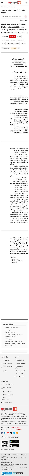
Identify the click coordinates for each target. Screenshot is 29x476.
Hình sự (7, 332)
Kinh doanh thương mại (11, 334)
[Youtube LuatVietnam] (8, 433)
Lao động (7, 339)
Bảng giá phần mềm (8, 384)
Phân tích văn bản (20, 363)
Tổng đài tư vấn (20, 376)
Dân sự (7, 330)
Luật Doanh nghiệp (17, 467)
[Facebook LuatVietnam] (2, 433)
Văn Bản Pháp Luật (6, 467)
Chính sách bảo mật (8, 394)
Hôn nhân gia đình (10, 327)
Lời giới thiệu (6, 360)
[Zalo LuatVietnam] (5, 433)
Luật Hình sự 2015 (8, 469)
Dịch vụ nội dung (20, 373)
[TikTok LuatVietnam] (11, 433)
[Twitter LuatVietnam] (14, 433)
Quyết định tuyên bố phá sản (13, 341)
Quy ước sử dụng (7, 391)
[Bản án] (14, 2)
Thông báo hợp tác (8, 402)
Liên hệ (5, 370)
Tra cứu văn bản (20, 360)
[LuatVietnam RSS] (17, 433)
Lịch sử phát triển (7, 363)
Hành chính (8, 336)
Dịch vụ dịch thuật (20, 370)
